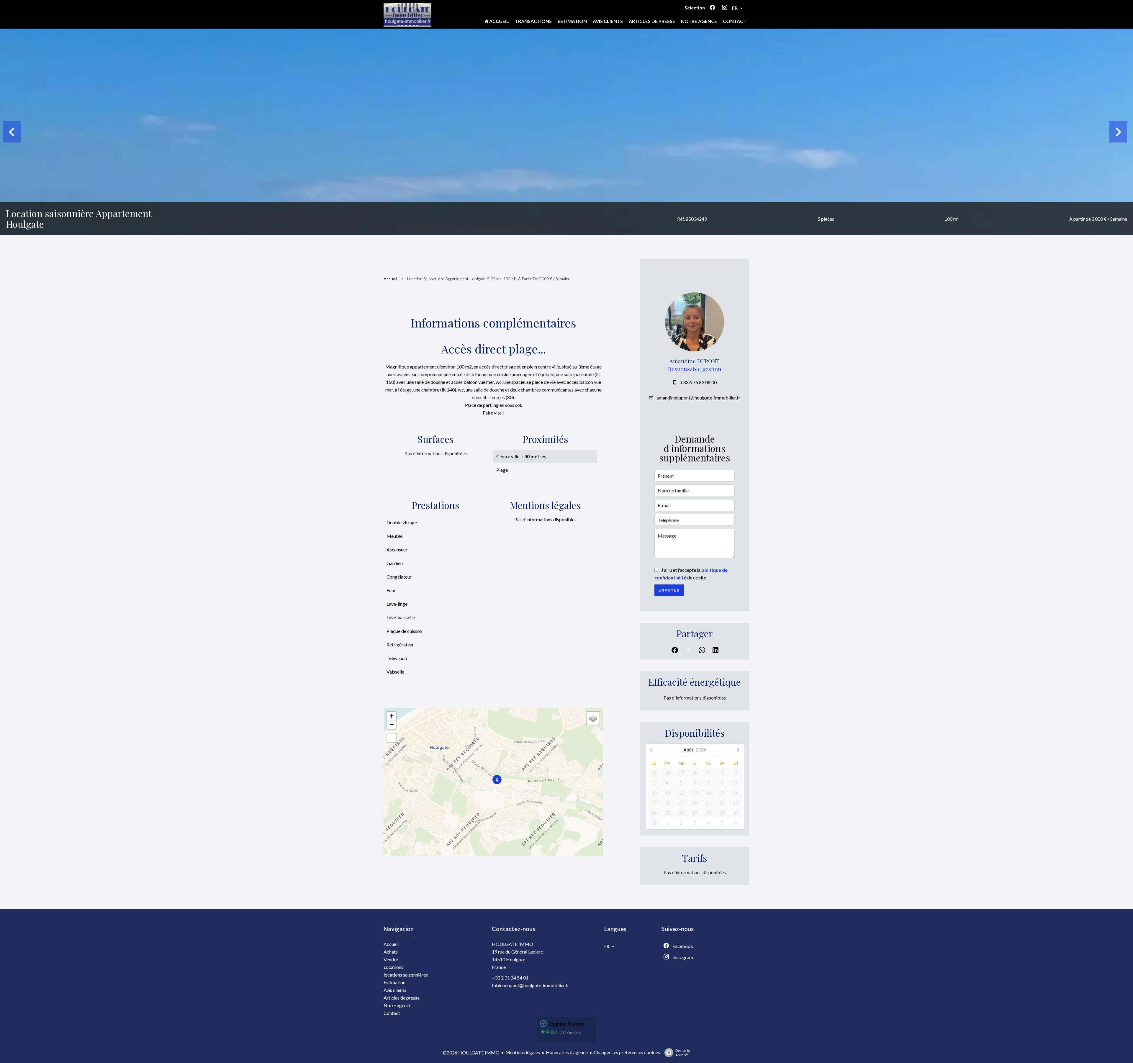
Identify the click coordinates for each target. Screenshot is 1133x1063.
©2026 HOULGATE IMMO (471, 1052)
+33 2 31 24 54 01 (510, 977)
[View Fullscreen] (391, 737)
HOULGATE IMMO (512, 944)
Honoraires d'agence (567, 1052)
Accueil (390, 278)
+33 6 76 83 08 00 (698, 382)
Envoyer (669, 590)
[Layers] (593, 718)
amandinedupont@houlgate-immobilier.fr (698, 397)
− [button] (392, 724)
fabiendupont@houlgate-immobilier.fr (530, 985)
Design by (682, 1052)
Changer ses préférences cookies (627, 1052)
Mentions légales (522, 1052)
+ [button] (392, 716)
